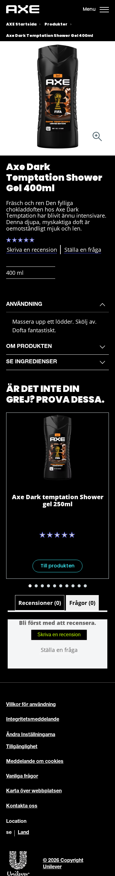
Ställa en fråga (59, 649)
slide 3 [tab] (42, 585)
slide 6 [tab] (60, 585)
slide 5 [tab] (54, 585)
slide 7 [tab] (66, 585)
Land (23, 833)
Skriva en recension (59, 634)
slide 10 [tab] (85, 585)
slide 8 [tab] (73, 585)
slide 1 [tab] (30, 585)
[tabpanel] (57, 643)
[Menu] (104, 9)
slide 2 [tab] (36, 585)
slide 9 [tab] (79, 585)
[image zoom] (97, 137)
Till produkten (57, 565)
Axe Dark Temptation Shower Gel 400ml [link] (49, 35)
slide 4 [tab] (48, 585)
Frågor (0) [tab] (82, 602)
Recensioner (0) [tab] (39, 602)
